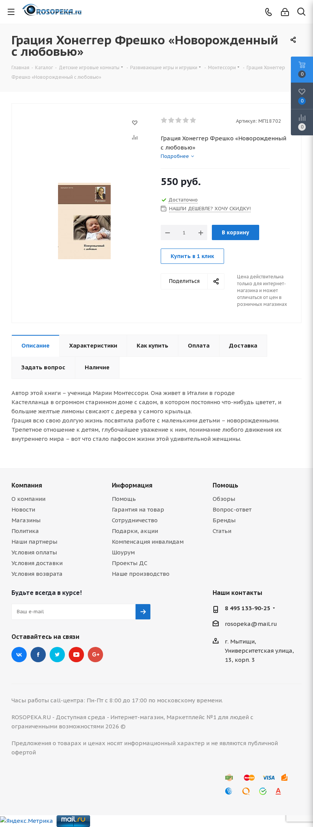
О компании (28, 498)
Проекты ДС (129, 563)
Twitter (57, 654)
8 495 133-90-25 (247, 608)
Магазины (25, 520)
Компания (26, 485)
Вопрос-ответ (232, 509)
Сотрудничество (135, 520)
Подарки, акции (135, 531)
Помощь (124, 498)
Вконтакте (19, 654)
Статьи (222, 531)
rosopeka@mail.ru (251, 623)
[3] (178, 120)
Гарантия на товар (138, 509)
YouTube (76, 654)
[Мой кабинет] (285, 12)
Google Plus (95, 654)
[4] (186, 120)
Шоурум (123, 552)
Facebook (38, 654)
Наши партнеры (34, 541)
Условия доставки (37, 563)
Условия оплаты (34, 552)
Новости (23, 509)
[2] (171, 120)
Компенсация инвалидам (148, 541)
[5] (193, 120)
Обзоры (224, 498)
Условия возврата (37, 573)
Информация (132, 485)
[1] (164, 120)
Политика (25, 531)
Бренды (224, 520)
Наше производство (140, 573)
